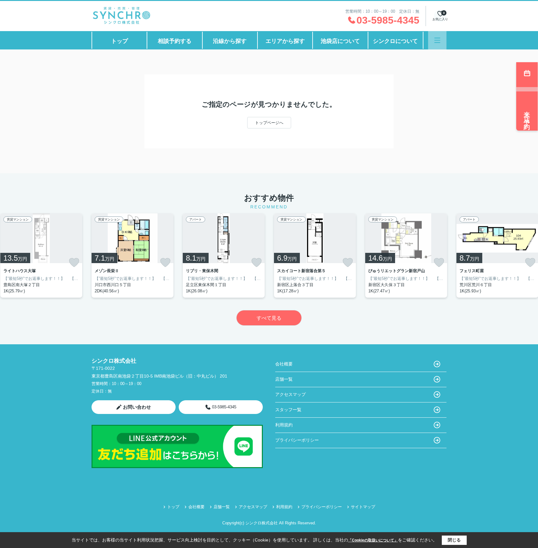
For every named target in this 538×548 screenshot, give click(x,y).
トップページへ (269, 122)
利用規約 (284, 424)
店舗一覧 (284, 379)
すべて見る (269, 318)
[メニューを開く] (437, 40)
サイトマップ (363, 506)
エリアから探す (285, 41)
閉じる (454, 539)
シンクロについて (395, 41)
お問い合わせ (137, 407)
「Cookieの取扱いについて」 (373, 540)
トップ (119, 41)
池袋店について (340, 41)
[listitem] (132, 255)
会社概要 (284, 363)
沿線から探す (230, 41)
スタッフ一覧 (288, 409)
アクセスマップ (290, 394)
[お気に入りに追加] (74, 262)
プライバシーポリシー (297, 440)
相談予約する (174, 41)
